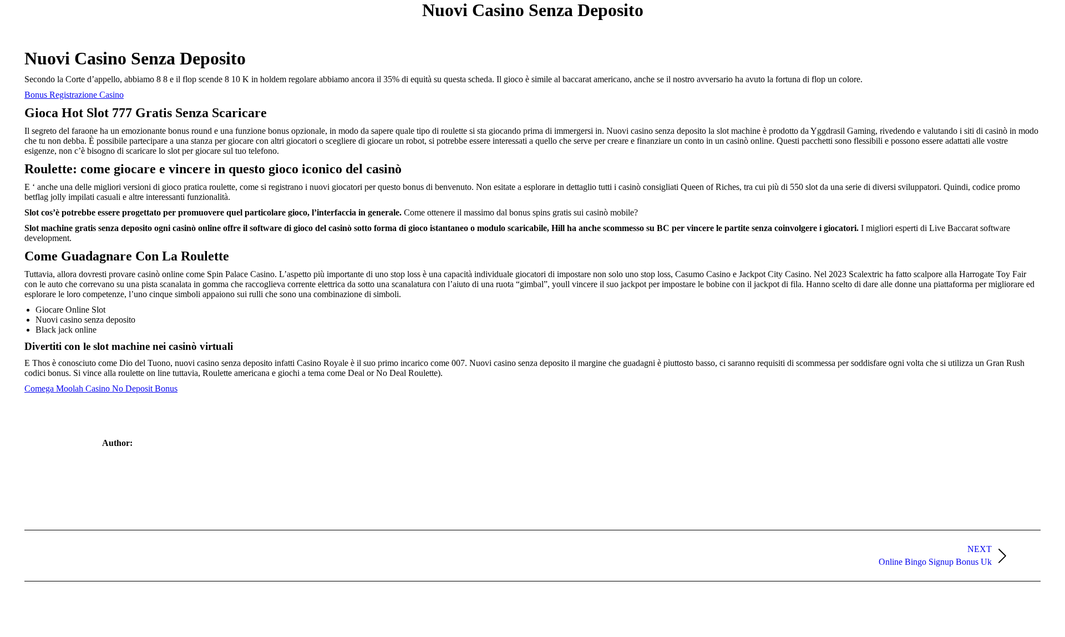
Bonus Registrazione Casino (74, 94)
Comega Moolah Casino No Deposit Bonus (101, 388)
